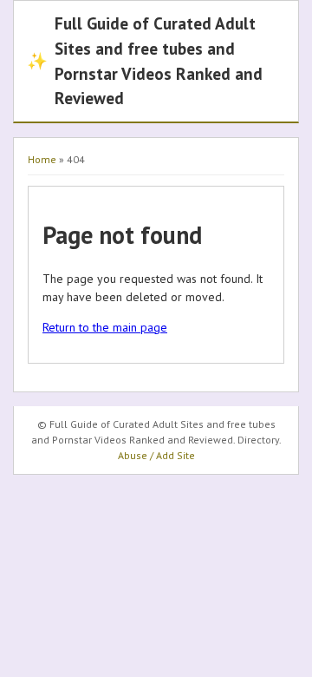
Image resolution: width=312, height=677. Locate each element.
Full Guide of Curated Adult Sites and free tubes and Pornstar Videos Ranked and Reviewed (145, 60)
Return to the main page (104, 327)
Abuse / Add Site (156, 455)
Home (42, 159)
